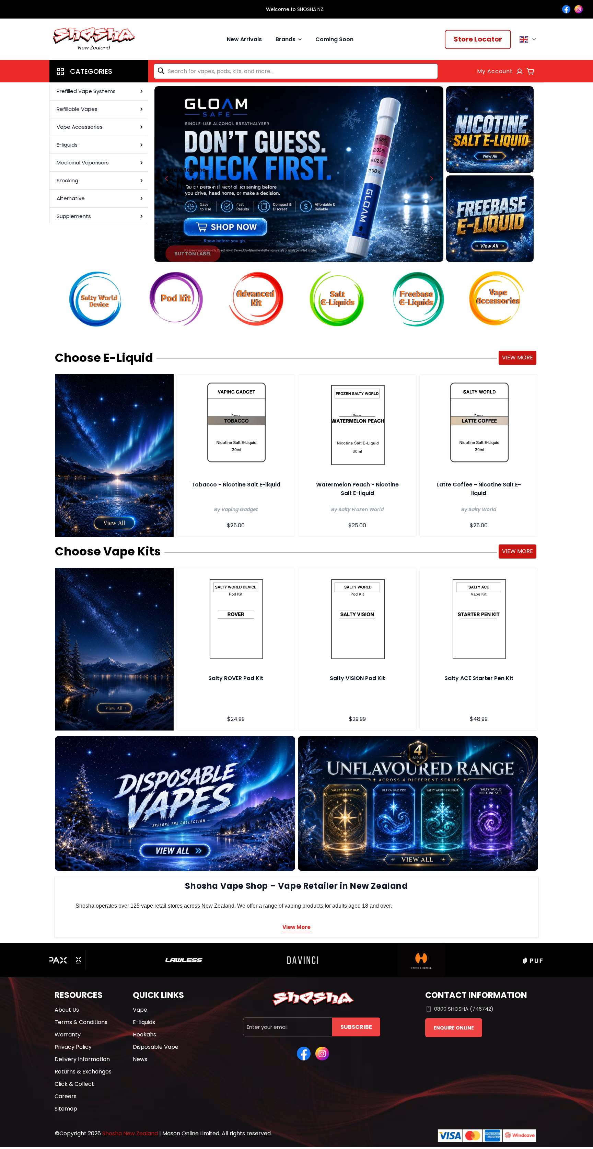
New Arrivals (244, 39)
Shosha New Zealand (130, 1133)
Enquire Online (453, 1027)
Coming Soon (334, 39)
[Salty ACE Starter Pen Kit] (479, 617)
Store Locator (478, 39)
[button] (98, 71)
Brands (285, 39)
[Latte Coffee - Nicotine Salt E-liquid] (479, 424)
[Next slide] (431, 178)
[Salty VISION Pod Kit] (357, 617)
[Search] (162, 71)
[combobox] (296, 71)
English (529, 39)
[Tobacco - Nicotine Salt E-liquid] (236, 424)
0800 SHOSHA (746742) (463, 1008)
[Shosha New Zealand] (298, 174)
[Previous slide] (166, 178)
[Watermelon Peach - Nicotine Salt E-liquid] (357, 424)
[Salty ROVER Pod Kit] (236, 617)
